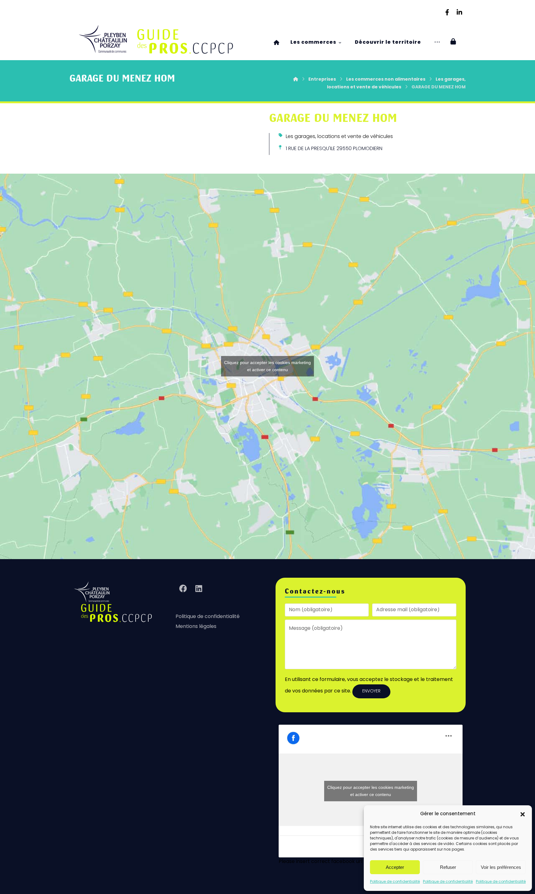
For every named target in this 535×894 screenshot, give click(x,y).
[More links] (437, 42)
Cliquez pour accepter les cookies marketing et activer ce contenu (267, 366)
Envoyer (371, 691)
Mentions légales (196, 626)
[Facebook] (447, 12)
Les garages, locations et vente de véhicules (339, 136)
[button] (523, 814)
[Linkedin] (459, 12)
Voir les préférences (501, 867)
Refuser (448, 867)
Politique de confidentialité (395, 882)
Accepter (395, 867)
